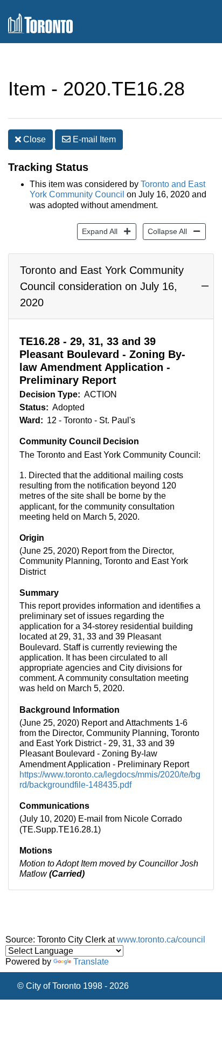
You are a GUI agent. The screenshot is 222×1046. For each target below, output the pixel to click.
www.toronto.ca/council (161, 939)
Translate (91, 961)
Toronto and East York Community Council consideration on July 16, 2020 (102, 286)
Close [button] (33, 139)
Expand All (97, 231)
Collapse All (165, 231)
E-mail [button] (93, 139)
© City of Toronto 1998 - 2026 (73, 985)
